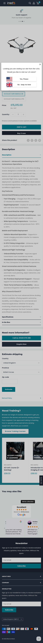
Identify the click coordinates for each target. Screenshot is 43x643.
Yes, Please (24, 79)
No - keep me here (24, 85)
